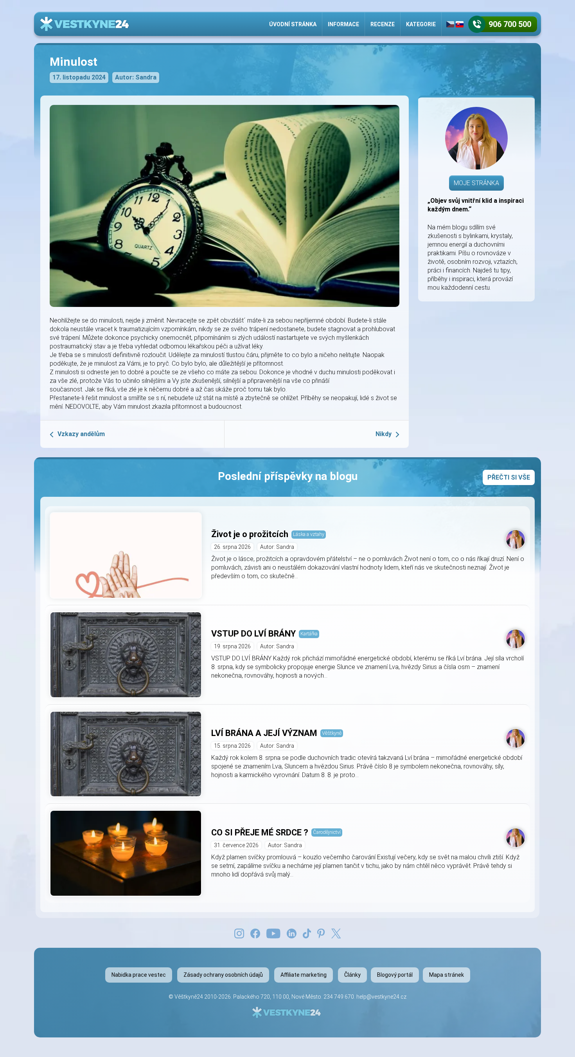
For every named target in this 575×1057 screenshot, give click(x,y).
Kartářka (309, 634)
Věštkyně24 (188, 997)
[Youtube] (273, 932)
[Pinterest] (321, 932)
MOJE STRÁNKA (476, 183)
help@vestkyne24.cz (381, 997)
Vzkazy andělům (81, 434)
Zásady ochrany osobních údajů (223, 975)
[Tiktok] (307, 932)
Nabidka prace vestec (138, 975)
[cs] (450, 24)
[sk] (459, 24)
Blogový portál (395, 975)
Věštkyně (331, 733)
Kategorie (421, 24)
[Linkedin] (291, 932)
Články (352, 975)
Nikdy (384, 434)
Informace (343, 24)
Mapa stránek (446, 975)
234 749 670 (338, 997)
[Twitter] (336, 932)
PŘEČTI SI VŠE (508, 477)
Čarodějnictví (327, 832)
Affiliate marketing (303, 975)
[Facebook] (255, 932)
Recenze (382, 24)
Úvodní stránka (292, 24)
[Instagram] (239, 932)
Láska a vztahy (308, 534)
